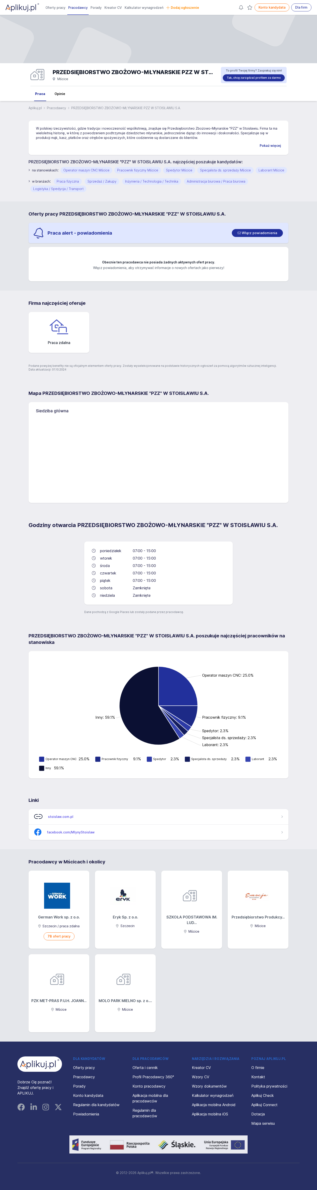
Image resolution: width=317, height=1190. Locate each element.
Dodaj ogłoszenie (185, 8)
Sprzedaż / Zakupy (101, 181)
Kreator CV (113, 8)
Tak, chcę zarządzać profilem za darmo (254, 77)
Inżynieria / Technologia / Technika (151, 181)
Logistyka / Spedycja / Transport (58, 189)
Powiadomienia (86, 1114)
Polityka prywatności (269, 1086)
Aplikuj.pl (35, 108)
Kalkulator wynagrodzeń (144, 8)
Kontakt (258, 1077)
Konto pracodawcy (149, 1086)
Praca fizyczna (68, 181)
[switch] (257, 233)
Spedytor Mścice (179, 170)
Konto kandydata (272, 7)
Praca (40, 94)
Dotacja (258, 1114)
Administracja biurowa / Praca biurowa (216, 181)
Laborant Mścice (271, 170)
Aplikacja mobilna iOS (210, 1114)
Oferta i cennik (145, 1067)
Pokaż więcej (270, 146)
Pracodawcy (78, 8)
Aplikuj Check (262, 1095)
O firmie (257, 1067)
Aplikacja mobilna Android (214, 1104)
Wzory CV (200, 1077)
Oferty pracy (55, 8)
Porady (96, 8)
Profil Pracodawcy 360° (153, 1077)
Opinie (60, 94)
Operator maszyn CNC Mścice (86, 170)
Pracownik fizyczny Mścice (137, 170)
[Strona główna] (22, 7)
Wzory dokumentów (209, 1086)
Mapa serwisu (263, 1123)
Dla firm (301, 7)
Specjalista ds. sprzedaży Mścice (225, 170)
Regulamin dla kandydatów (96, 1104)
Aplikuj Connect (264, 1104)
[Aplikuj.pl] (39, 1064)
